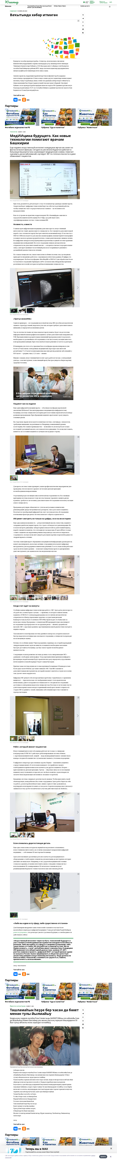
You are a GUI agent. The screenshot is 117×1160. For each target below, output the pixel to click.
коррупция (13, 11)
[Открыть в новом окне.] (17, 100)
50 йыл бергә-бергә (60, 6)
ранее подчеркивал (20, 932)
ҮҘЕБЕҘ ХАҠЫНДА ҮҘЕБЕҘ (92, 2)
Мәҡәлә (8, 6)
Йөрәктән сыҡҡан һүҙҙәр (103, 2)
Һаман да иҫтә (85, 6)
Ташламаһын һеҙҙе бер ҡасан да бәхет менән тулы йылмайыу (39, 6)
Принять (103, 1156)
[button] (78, 288)
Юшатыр (11, 2)
